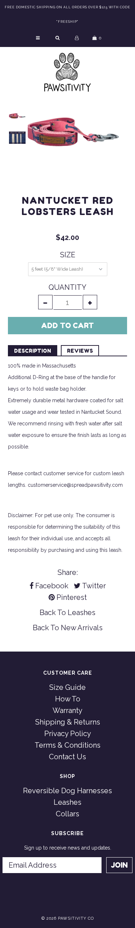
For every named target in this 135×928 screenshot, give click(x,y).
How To (67, 699)
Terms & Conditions (67, 745)
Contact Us (67, 756)
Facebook (50, 585)
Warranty (67, 710)
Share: (68, 572)
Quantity (67, 287)
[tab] (32, 350)
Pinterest (71, 597)
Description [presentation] (32, 351)
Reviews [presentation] (80, 351)
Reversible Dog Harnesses (67, 790)
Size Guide (67, 687)
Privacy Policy (67, 733)
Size (67, 254)
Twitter (93, 585)
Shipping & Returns (67, 722)
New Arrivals (82, 627)
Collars (67, 813)
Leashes (81, 612)
